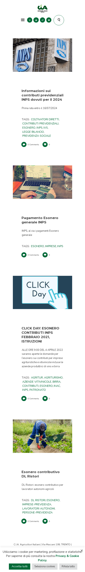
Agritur (37, 377)
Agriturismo (53, 377)
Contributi (30, 386)
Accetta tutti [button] (19, 566)
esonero (28, 128)
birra (56, 382)
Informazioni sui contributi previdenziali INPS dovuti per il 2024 (42, 95)
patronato (37, 390)
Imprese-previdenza (36, 504)
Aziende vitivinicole (36, 382)
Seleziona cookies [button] (44, 566)
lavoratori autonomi (38, 508)
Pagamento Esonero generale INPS (40, 220)
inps (39, 128)
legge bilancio (33, 132)
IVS (45, 128)
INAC (57, 386)
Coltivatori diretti (45, 119)
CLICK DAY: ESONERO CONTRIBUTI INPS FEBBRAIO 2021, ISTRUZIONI (40, 334)
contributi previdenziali (40, 123)
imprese (50, 246)
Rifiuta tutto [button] (68, 566)
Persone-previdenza (37, 512)
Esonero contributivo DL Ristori (41, 474)
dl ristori (38, 500)
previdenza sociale (36, 136)
